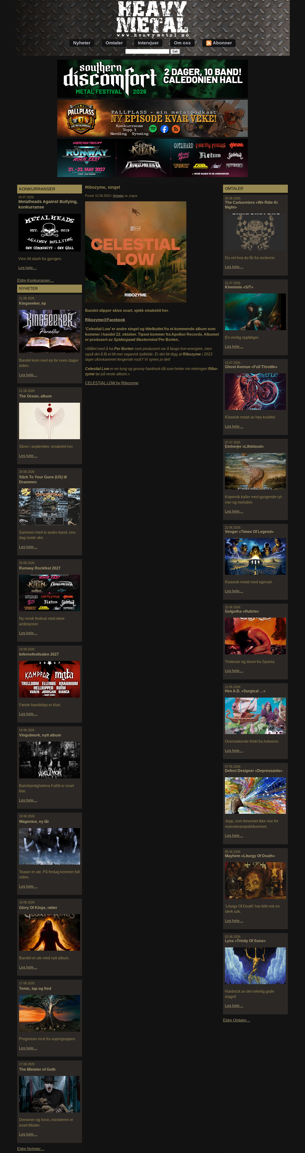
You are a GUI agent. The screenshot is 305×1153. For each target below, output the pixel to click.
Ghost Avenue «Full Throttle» (251, 367)
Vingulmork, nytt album (40, 735)
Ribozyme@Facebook (105, 320)
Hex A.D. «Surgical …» (245, 691)
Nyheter (81, 42)
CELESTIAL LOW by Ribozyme (111, 383)
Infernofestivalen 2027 (39, 654)
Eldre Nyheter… (30, 1149)
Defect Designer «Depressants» (253, 771)
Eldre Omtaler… (236, 1020)
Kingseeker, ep (32, 303)
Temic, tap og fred (35, 988)
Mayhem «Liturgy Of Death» (250, 856)
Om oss (182, 42)
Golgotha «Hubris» (242, 611)
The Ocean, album (35, 396)
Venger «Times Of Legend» (249, 532)
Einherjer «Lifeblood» (244, 446)
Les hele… (27, 268)
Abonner (222, 42)
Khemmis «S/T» (239, 287)
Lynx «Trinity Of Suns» (245, 941)
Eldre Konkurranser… (35, 280)
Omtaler (114, 42)
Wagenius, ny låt (34, 821)
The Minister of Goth (37, 1069)
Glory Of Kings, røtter (38, 908)
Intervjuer (148, 42)
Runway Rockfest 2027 (40, 568)
